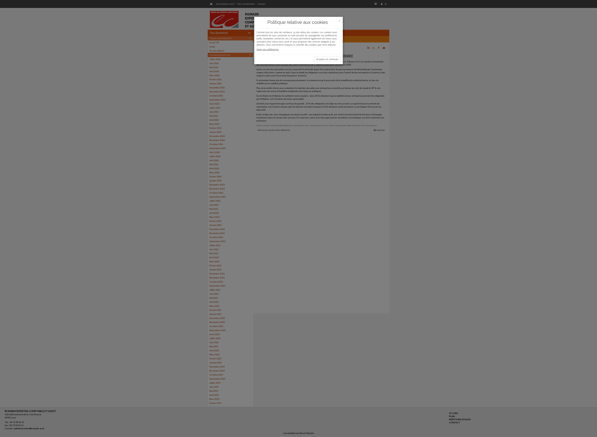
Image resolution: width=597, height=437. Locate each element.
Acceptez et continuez (327, 59)
